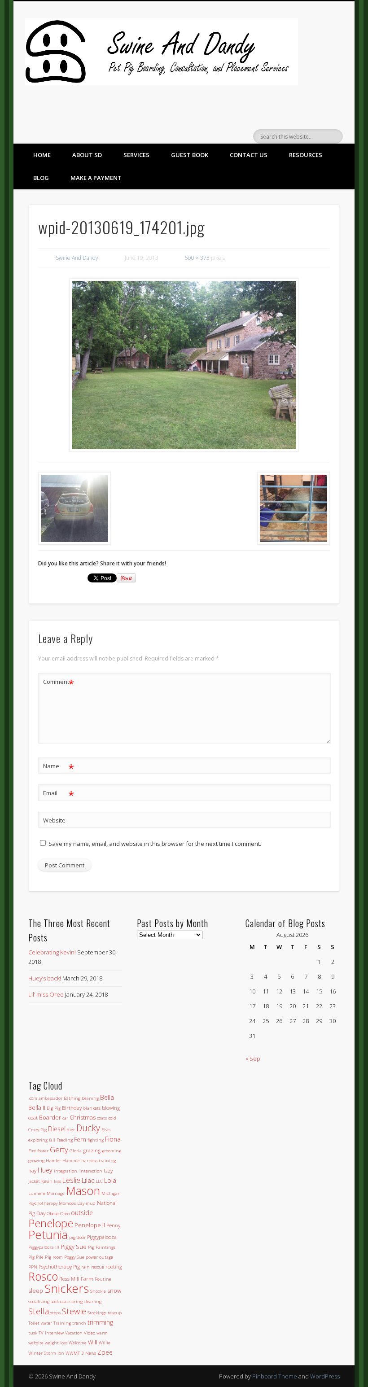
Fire (32, 1151)
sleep (35, 1290)
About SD (87, 155)
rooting (113, 1266)
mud (91, 1203)
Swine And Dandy (77, 258)
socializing (38, 1301)
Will (92, 1342)
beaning (90, 1098)
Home (42, 155)
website (36, 1343)
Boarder (50, 1117)
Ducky (88, 1128)
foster (42, 1151)
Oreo (65, 1213)
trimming (100, 1322)
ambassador (50, 1098)
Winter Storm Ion (46, 1353)
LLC (99, 1181)
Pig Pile (36, 1257)
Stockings (97, 1313)
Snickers (66, 1288)
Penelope (50, 1223)
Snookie (98, 1291)
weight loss (56, 1343)
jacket (34, 1181)
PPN (32, 1267)
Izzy (108, 1170)
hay (32, 1170)
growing (36, 1161)
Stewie (74, 1311)
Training (62, 1323)
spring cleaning (85, 1301)
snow (114, 1290)
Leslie (71, 1180)
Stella (38, 1311)
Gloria (76, 1151)
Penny (113, 1225)
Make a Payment (96, 178)
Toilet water (40, 1323)
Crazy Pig (37, 1130)
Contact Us (248, 155)
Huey (45, 1170)
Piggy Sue (74, 1247)
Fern (80, 1139)
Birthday (72, 1107)
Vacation (74, 1333)
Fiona (113, 1139)
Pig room (54, 1257)
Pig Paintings (101, 1247)
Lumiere (36, 1193)
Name (58, 767)
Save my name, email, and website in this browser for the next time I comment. (154, 844)
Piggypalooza (102, 1236)
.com (32, 1098)
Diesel (57, 1128)
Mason (83, 1190)
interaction (90, 1171)
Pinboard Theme (274, 1376)
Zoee (105, 1352)
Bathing (72, 1098)
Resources (305, 155)
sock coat (59, 1301)
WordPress (325, 1376)
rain (85, 1267)
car (65, 1118)
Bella (107, 1097)
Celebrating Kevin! (52, 952)
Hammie (71, 1161)
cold (112, 1118)
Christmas (83, 1117)
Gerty (59, 1149)
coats (102, 1118)
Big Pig (54, 1108)
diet (71, 1130)
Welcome (78, 1343)
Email (58, 794)
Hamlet (53, 1161)
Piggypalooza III (43, 1247)
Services (136, 155)
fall (52, 1140)
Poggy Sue (74, 1257)
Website (54, 820)
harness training (98, 1161)
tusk (32, 1333)
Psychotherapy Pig (59, 1266)
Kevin (47, 1181)
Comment (58, 683)
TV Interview (51, 1333)
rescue (97, 1267)
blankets (92, 1108)
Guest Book (189, 155)
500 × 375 (197, 258)
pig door (77, 1237)
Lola (110, 1180)
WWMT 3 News (81, 1353)
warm (102, 1333)
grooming (111, 1151)
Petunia (48, 1234)
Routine (103, 1279)
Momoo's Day (71, 1203)
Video (89, 1333)
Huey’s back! (44, 978)
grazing (92, 1150)
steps (55, 1313)
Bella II (36, 1107)
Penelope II (89, 1225)
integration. (66, 1171)
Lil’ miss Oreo (46, 994)
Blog (41, 178)
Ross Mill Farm (76, 1278)
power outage (99, 1257)
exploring (38, 1140)
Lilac (88, 1180)
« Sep (252, 1058)
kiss (57, 1181)
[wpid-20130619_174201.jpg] (184, 365)
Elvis (105, 1130)
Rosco (43, 1276)
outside (82, 1212)
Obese (53, 1213)
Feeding (65, 1140)
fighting (96, 1140)
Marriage (56, 1193)
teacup (115, 1313)
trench (79, 1323)
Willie (104, 1343)
